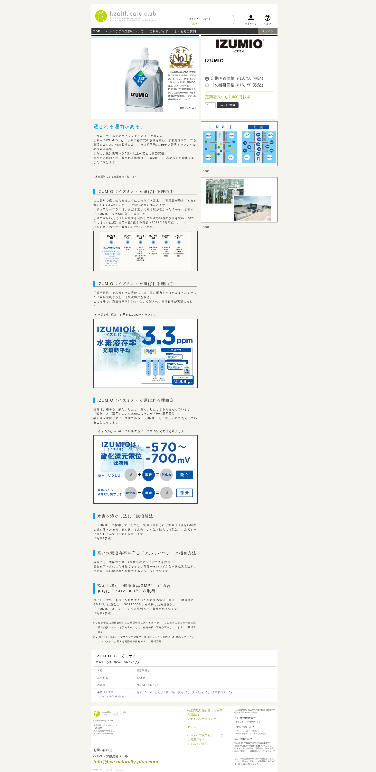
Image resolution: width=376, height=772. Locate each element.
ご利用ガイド (159, 31)
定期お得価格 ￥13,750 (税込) (237, 78)
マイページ (194, 727)
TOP (96, 31)
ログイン (267, 31)
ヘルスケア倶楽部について (125, 31)
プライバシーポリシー (202, 718)
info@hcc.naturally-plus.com (125, 761)
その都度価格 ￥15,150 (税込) (237, 85)
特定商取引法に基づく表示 (205, 710)
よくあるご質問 (185, 31)
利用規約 (193, 714)
